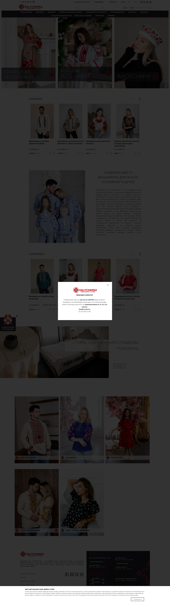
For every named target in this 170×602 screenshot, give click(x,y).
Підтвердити (137, 599)
